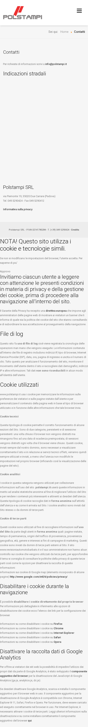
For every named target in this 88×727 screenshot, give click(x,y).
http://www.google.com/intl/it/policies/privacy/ (39, 576)
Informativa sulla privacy (17, 209)
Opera (57, 641)
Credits (75, 229)
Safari (57, 637)
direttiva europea (56, 310)
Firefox (58, 623)
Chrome (58, 628)
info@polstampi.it (56, 64)
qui (30, 720)
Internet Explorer (64, 632)
